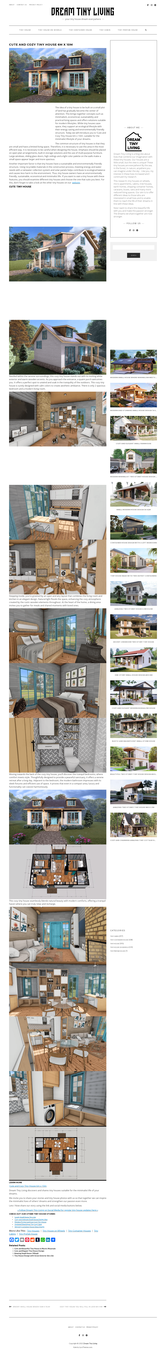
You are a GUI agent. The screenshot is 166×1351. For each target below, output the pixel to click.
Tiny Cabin (104, 30)
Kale (75, 1347)
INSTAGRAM (133, 231)
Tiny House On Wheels (119, 947)
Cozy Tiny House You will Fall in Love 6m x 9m (81, 1307)
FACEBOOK (130, 231)
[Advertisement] (31, 124)
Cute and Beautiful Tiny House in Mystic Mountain (35, 1249)
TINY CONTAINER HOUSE (80, 30)
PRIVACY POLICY (36, 5)
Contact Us (22, 5)
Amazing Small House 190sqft (26, 1253)
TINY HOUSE (25, 30)
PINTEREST (137, 231)
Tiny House (114, 944)
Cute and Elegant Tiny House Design (29, 1251)
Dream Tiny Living (90, 1343)
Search (133, 255)
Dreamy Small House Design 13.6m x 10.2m (31, 1307)
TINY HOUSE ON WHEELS (50, 30)
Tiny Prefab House (128, 30)
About (11, 5)
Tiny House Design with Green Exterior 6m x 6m (34, 1256)
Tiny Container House (119, 940)
